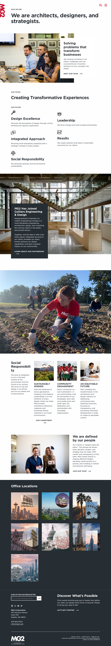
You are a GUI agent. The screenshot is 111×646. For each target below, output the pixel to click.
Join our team (80, 471)
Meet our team (71, 74)
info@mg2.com (17, 624)
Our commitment (44, 420)
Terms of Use (95, 636)
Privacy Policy (75, 636)
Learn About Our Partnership (29, 251)
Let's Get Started (65, 610)
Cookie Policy (86, 636)
